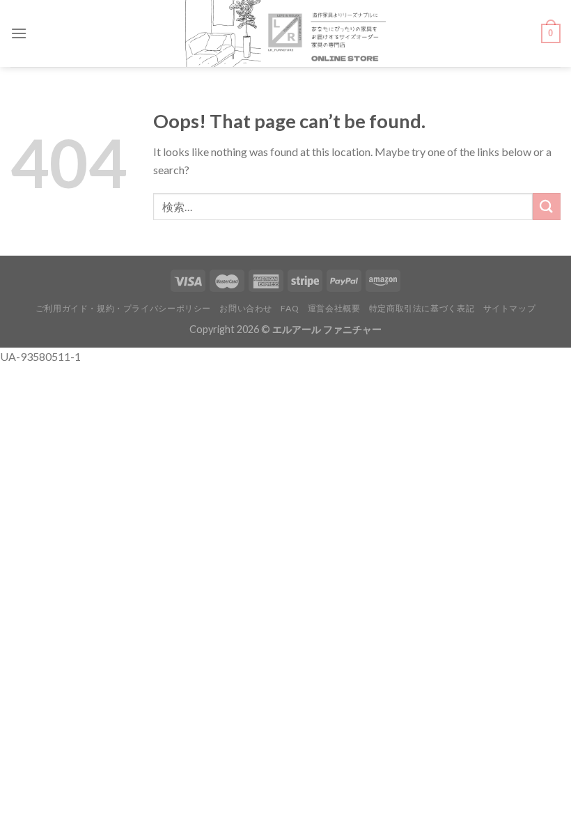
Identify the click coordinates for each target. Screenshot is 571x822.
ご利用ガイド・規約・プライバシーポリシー (123, 308)
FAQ (290, 308)
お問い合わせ (245, 308)
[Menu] (18, 33)
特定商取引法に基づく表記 (421, 308)
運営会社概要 (334, 308)
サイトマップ (509, 308)
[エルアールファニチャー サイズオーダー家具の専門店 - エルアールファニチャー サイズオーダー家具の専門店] (285, 33)
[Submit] (547, 206)
